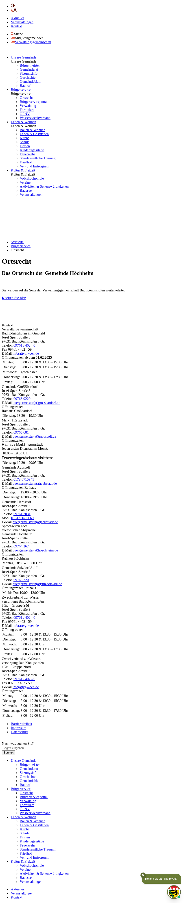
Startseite (17, 242)
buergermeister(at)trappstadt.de (34, 436)
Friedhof (26, 162)
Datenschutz (19, 732)
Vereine (25, 182)
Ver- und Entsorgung (34, 166)
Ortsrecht (26, 98)
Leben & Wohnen (23, 122)
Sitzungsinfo (28, 73)
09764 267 (21, 546)
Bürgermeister (30, 65)
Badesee (26, 190)
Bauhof (25, 85)
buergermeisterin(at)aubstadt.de (35, 483)
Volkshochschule (32, 178)
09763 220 (21, 580)
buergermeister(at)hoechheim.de (35, 550)
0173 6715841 (23, 479)
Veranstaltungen (22, 22)
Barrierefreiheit (21, 724)
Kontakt (16, 26)
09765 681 (21, 432)
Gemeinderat (29, 69)
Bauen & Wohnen (32, 130)
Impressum (18, 728)
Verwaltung (28, 106)
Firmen (25, 146)
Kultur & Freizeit (23, 170)
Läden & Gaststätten (34, 134)
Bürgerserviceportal (34, 102)
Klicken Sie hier (14, 298)
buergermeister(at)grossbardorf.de (36, 403)
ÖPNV (25, 114)
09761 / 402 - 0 (24, 345)
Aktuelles (17, 18)
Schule (24, 142)
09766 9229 (22, 399)
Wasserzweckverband (35, 118)
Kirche (24, 138)
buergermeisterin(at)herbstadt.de (35, 522)
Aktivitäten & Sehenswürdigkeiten (44, 186)
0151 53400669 (22, 518)
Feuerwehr (27, 154)
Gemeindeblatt (30, 81)
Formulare (27, 110)
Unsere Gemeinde (23, 57)
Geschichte (27, 77)
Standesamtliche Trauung (37, 158)
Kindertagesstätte (32, 150)
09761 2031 (22, 514)
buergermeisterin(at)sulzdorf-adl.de (37, 584)
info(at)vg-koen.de (26, 353)
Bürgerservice (21, 89)
